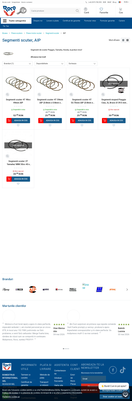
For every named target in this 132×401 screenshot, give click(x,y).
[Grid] (127, 40)
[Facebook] (113, 370)
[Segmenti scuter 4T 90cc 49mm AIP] (18, 84)
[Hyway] (6, 294)
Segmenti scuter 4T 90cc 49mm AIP (18, 101)
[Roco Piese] (9, 11)
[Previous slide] (4, 289)
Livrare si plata (53, 20)
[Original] (86, 287)
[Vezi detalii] (7, 94)
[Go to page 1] (63, 348)
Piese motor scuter (34, 33)
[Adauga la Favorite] (18, 125)
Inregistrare (16, 2)
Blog (114, 2)
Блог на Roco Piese (73, 379)
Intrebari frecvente (58, 379)
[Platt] (72, 294)
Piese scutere (16, 33)
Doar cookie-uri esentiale (114, 396)
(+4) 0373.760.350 (95, 2)
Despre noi (38, 20)
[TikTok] (123, 370)
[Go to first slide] (127, 289)
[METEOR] (46, 294)
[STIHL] (112, 294)
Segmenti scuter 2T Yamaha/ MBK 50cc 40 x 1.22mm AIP (18, 163)
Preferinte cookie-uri (11, 397)
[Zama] (19, 294)
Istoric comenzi (26, 2)
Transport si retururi (44, 383)
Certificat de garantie (71, 20)
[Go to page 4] (67, 348)
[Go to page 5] (68, 348)
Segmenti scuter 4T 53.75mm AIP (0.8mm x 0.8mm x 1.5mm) (82, 101)
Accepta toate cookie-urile (114, 390)
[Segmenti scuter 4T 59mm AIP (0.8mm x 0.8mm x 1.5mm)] (50, 84)
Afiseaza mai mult (38, 57)
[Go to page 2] (64, 348)
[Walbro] (99, 294)
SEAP (109, 2)
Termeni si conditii (25, 376)
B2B (104, 2)
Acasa (4, 33)
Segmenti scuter (52, 33)
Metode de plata (45, 376)
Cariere (122, 20)
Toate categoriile (17, 20)
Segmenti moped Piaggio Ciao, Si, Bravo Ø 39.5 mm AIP (113, 101)
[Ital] (59, 294)
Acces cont (6, 2)
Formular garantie (107, 20)
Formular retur (90, 20)
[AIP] (32, 294)
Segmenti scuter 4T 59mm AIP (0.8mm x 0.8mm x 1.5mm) (50, 101)
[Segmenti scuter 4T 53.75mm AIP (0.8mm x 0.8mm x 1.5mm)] (82, 84)
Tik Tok (6, 26)
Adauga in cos (20, 120)
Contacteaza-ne (60, 372)
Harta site (58, 385)
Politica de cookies (10, 393)
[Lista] (123, 40)
